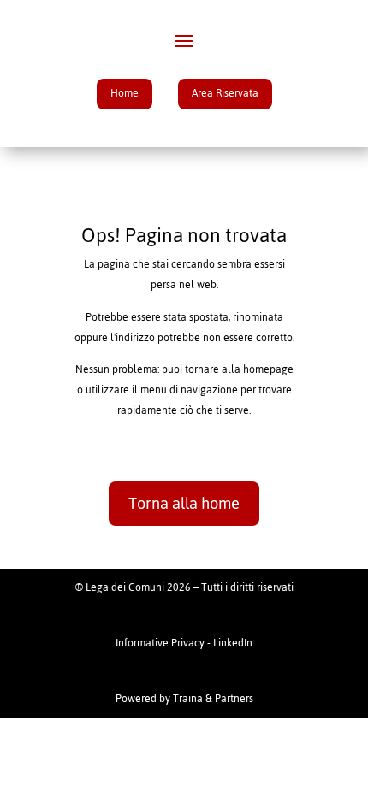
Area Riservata (225, 93)
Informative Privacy (160, 643)
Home (124, 93)
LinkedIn (232, 643)
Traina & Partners (213, 698)
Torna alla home (184, 503)
